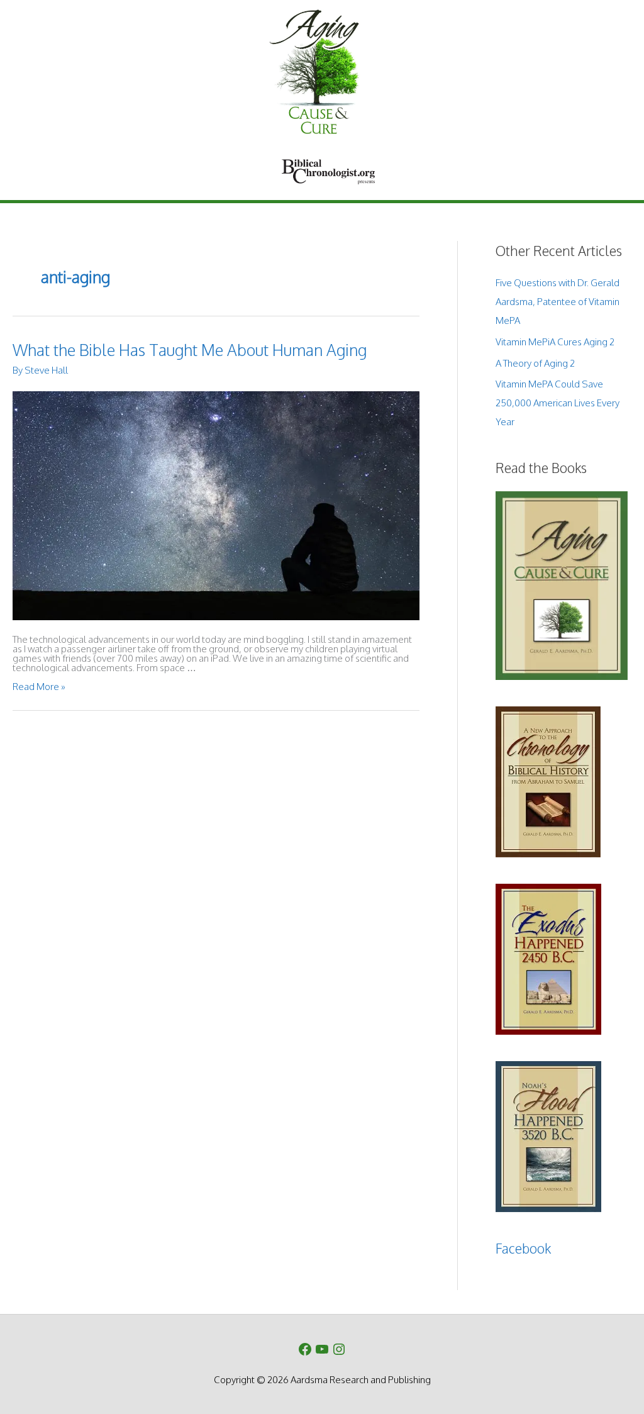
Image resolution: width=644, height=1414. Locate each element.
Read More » (39, 687)
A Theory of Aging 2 (535, 363)
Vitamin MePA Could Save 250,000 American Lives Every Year (557, 403)
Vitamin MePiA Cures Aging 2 (555, 342)
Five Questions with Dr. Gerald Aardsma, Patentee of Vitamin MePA (557, 301)
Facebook (523, 1248)
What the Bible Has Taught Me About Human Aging (190, 350)
